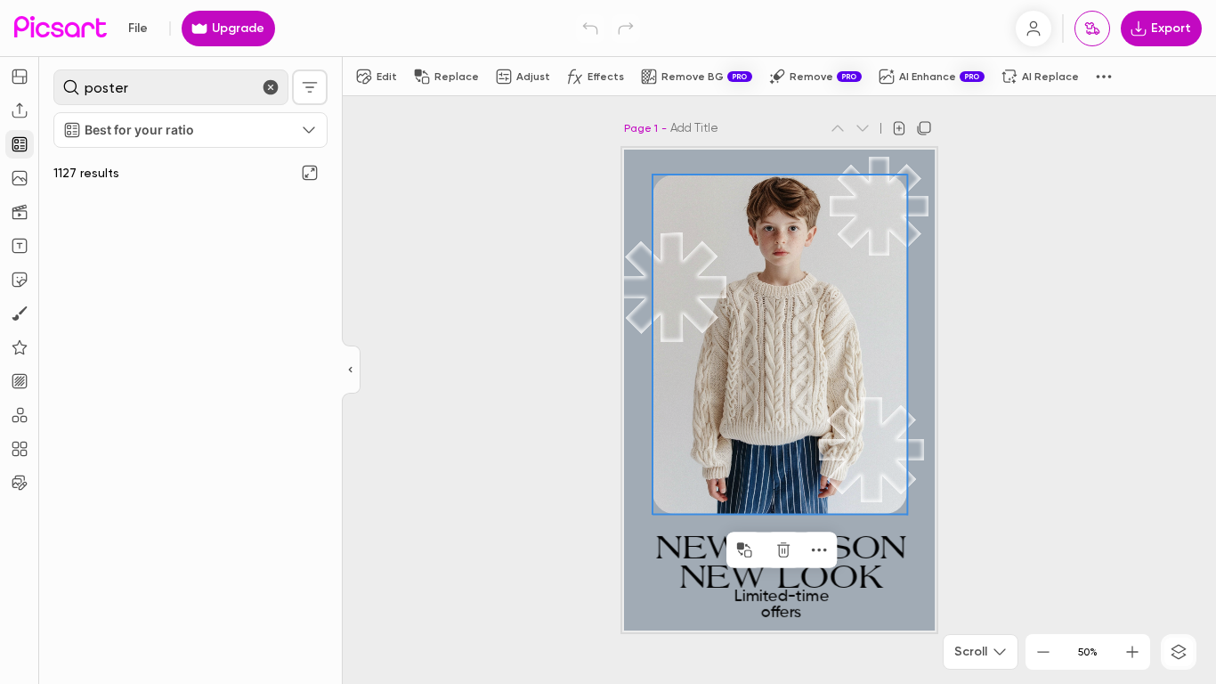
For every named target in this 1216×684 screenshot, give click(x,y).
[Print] (1092, 28)
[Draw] (19, 313)
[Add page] (899, 128)
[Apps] (19, 415)
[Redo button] (626, 28)
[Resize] (19, 76)
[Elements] (19, 347)
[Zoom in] (1132, 652)
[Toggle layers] (1178, 652)
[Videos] (19, 212)
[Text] (19, 246)
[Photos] (19, 178)
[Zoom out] (1043, 652)
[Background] (19, 381)
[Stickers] (19, 279)
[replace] (744, 550)
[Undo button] (590, 28)
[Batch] (19, 482)
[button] (608, 342)
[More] (819, 550)
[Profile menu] (1033, 28)
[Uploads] (19, 110)
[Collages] (19, 449)
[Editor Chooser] (351, 370)
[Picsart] (60, 28)
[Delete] (783, 550)
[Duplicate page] (924, 128)
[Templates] (19, 144)
